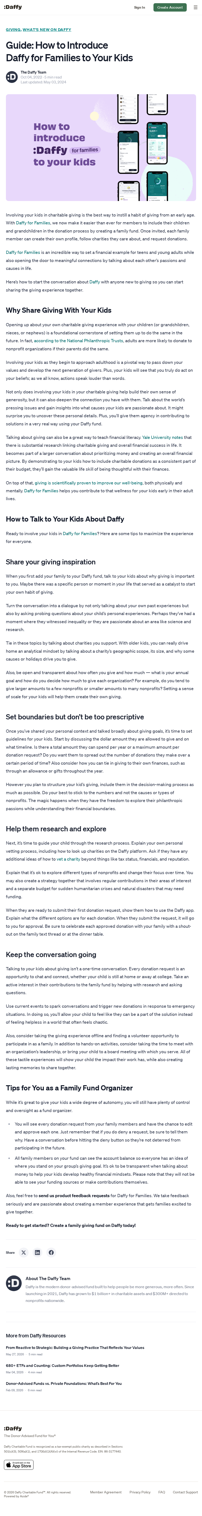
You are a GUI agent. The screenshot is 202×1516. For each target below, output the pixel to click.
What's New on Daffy (47, 29)
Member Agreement (106, 1492)
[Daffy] (13, 7)
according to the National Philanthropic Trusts (78, 340)
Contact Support (185, 1492)
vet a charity (68, 859)
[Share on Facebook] (51, 1252)
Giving (13, 29)
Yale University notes (162, 437)
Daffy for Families (33, 222)
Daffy (94, 281)
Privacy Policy (140, 1492)
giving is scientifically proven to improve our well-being (89, 482)
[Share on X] (24, 1252)
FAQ (161, 1492)
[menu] (194, 7)
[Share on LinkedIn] (37, 1252)
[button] (139, 7)
